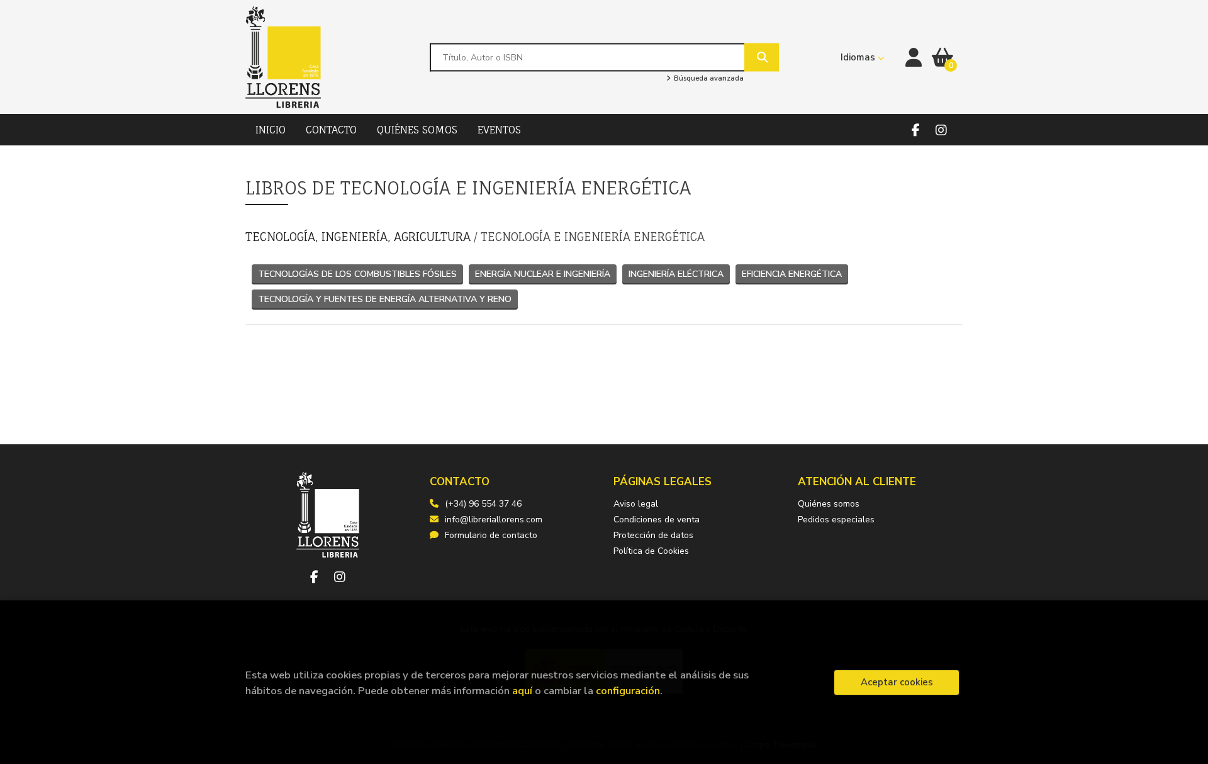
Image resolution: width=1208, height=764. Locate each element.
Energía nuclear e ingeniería (542, 274)
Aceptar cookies (897, 682)
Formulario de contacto (491, 535)
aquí (522, 690)
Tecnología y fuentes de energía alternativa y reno (385, 299)
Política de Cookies (651, 551)
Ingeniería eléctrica (676, 274)
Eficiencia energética (792, 274)
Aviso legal (635, 504)
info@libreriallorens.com (493, 519)
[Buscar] (761, 57)
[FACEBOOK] (915, 130)
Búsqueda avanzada (707, 78)
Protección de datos (653, 535)
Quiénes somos (828, 504)
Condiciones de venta (656, 519)
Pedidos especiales (836, 519)
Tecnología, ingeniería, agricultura (359, 237)
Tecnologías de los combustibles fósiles (357, 274)
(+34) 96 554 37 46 (483, 504)
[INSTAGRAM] (941, 130)
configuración (628, 690)
